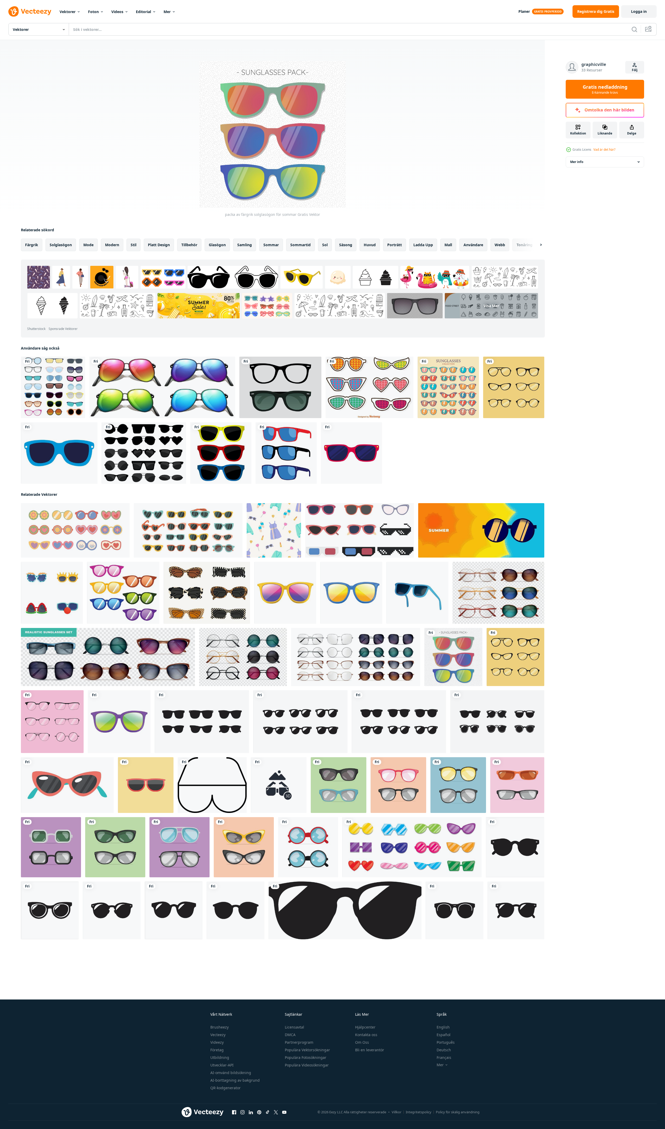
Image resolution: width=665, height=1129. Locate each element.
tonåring (525, 244)
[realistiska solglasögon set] (108, 657)
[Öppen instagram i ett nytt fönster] (242, 1112)
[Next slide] (536, 245)
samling (244, 244)
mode (88, 244)
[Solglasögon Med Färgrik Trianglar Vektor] (369, 387)
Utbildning (219, 1057)
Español (443, 1034)
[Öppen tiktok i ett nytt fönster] (267, 1112)
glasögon (217, 244)
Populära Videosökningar (307, 1065)
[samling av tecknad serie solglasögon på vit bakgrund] (52, 593)
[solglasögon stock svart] (202, 721)
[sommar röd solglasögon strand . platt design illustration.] (146, 785)
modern (112, 244)
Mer (167, 11)
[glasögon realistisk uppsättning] (498, 593)
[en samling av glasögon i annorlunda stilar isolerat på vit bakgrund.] (359, 530)
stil (133, 244)
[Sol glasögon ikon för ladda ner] (212, 785)
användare (473, 244)
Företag (217, 1049)
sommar (271, 244)
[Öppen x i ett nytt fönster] (276, 1112)
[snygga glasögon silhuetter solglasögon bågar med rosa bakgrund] (52, 721)
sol (325, 244)
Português (446, 1042)
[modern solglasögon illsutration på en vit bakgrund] (119, 721)
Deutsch (444, 1049)
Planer (524, 11)
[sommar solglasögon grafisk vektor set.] (412, 847)
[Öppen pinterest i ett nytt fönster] (259, 1112)
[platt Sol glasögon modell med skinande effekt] (338, 785)
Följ (635, 70)
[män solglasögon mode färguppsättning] (286, 453)
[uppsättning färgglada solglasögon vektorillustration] (448, 387)
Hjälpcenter (365, 1027)
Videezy (217, 1042)
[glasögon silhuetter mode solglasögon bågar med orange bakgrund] (513, 387)
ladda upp (423, 244)
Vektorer (68, 11)
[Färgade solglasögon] (162, 387)
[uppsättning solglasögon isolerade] (220, 453)
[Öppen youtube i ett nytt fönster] (284, 1112)
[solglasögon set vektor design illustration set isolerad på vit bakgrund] (144, 453)
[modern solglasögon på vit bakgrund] (351, 593)
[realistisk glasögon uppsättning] (243, 657)
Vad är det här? (604, 149)
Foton (93, 11)
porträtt (394, 244)
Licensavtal (294, 1027)
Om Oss (362, 1042)
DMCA (290, 1034)
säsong (345, 244)
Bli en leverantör (369, 1049)
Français (444, 1057)
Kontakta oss (366, 1034)
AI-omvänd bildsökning (230, 1072)
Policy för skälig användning (457, 1112)
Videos (117, 11)
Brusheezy (219, 1027)
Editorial (143, 11)
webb (500, 244)
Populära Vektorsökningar (307, 1049)
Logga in (639, 11)
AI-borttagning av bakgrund (235, 1080)
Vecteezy (217, 1034)
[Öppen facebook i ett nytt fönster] (234, 1112)
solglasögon (61, 244)
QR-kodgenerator (225, 1087)
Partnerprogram (299, 1042)
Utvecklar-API (222, 1065)
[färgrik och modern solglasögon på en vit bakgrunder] (67, 785)
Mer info (576, 162)
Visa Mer (491, 305)
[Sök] (634, 29)
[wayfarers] (280, 387)
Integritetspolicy (418, 1112)
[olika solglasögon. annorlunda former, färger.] (75, 530)
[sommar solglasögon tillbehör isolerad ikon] (59, 453)
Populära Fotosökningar (305, 1057)
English (443, 1027)
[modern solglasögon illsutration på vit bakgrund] (285, 593)
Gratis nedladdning (605, 89)
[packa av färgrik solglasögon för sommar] (453, 657)
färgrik (31, 244)
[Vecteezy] (29, 11)
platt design (159, 244)
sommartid (300, 244)
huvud (370, 244)
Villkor (396, 1112)
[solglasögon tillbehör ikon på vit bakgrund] (351, 453)
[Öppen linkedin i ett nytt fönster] (251, 1112)
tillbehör (189, 244)
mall (448, 244)
